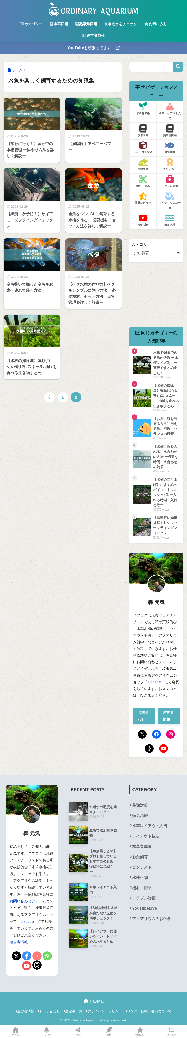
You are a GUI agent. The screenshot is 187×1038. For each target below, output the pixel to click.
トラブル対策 (144, 898)
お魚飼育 (140, 856)
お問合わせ (143, 716)
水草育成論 (142, 846)
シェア (78, 1034)
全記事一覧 (73, 1011)
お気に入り (158, 23)
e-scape (154, 681)
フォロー (46, 1034)
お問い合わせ (49, 1011)
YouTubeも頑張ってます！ (91, 47)
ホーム (15, 1034)
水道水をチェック (122, 23)
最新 (109, 1034)
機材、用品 (142, 887)
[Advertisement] (156, 295)
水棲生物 (140, 877)
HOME (96, 1001)
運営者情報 (96, 35)
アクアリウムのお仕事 (151, 918)
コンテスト (142, 867)
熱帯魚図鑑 (88, 23)
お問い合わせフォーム (28, 901)
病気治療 (140, 815)
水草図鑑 (61, 23)
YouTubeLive (144, 908)
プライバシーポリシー (105, 1011)
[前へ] (49, 397)
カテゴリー (33, 23)
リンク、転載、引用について (149, 1011)
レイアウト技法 (145, 836)
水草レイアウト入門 (149, 825)
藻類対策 (140, 805)
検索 (178, 67)
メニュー (171, 1034)
